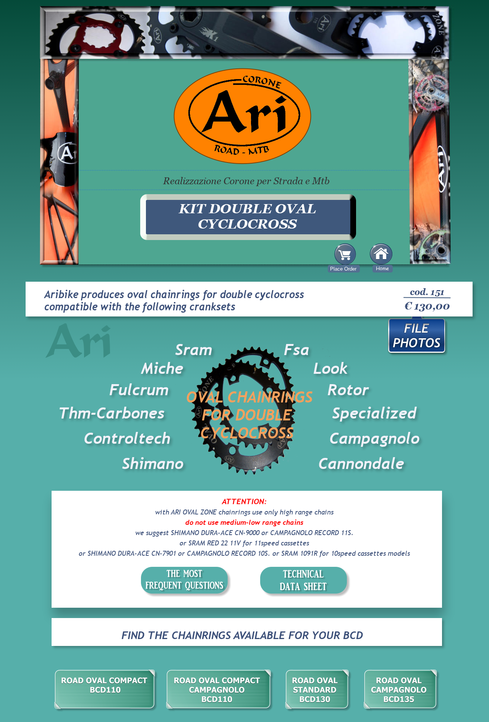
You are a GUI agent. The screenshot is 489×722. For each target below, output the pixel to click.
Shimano (152, 463)
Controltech (129, 438)
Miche (162, 368)
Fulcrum (138, 389)
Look (330, 368)
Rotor (348, 389)
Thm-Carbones (111, 413)
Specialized (374, 413)
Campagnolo (374, 438)
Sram (193, 349)
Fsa (296, 349)
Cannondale (361, 463)
